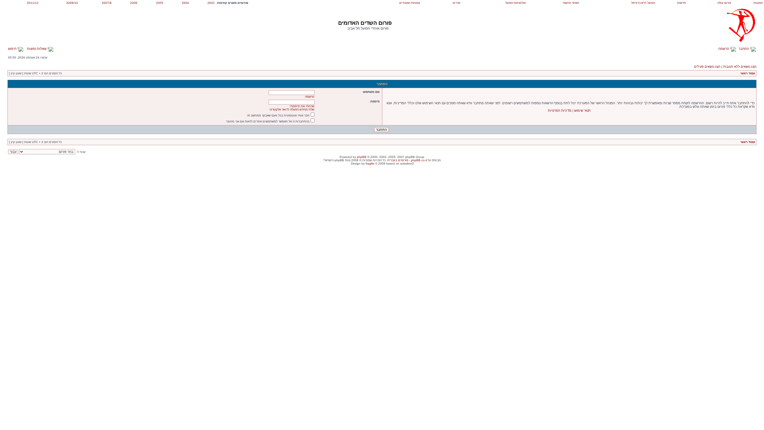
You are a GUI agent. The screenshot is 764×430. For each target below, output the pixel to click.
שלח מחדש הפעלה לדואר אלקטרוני (291, 109)
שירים (456, 2)
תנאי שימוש (582, 110)
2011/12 (32, 2)
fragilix (370, 163)
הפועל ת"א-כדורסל (643, 2)
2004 (185, 2)
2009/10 (72, 2)
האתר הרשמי (571, 2)
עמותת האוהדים (409, 2)
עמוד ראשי (747, 73)
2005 (159, 2)
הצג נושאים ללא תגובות (740, 66)
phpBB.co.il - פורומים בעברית (407, 160)
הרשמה (724, 48)
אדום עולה (724, 2)
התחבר (744, 48)
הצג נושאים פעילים (707, 66)
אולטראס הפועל (515, 2)
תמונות (758, 2)
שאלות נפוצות (37, 48)
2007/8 (107, 2)
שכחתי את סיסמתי (302, 106)
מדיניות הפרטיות (560, 110)
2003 (211, 2)
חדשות (681, 2)
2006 (133, 2)
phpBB (361, 157)
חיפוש (12, 48)
